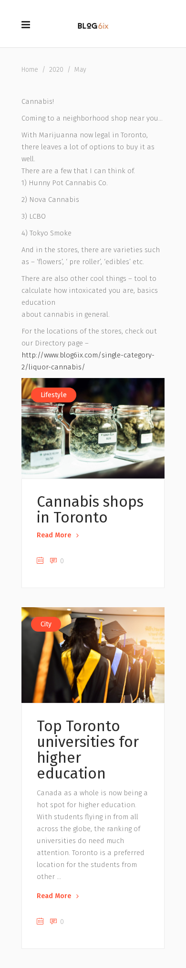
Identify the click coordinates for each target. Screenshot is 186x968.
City (46, 624)
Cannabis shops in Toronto (90, 509)
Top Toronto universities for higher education (88, 749)
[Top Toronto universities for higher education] (93, 655)
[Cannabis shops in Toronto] (93, 428)
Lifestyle (54, 395)
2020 (56, 70)
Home (29, 70)
